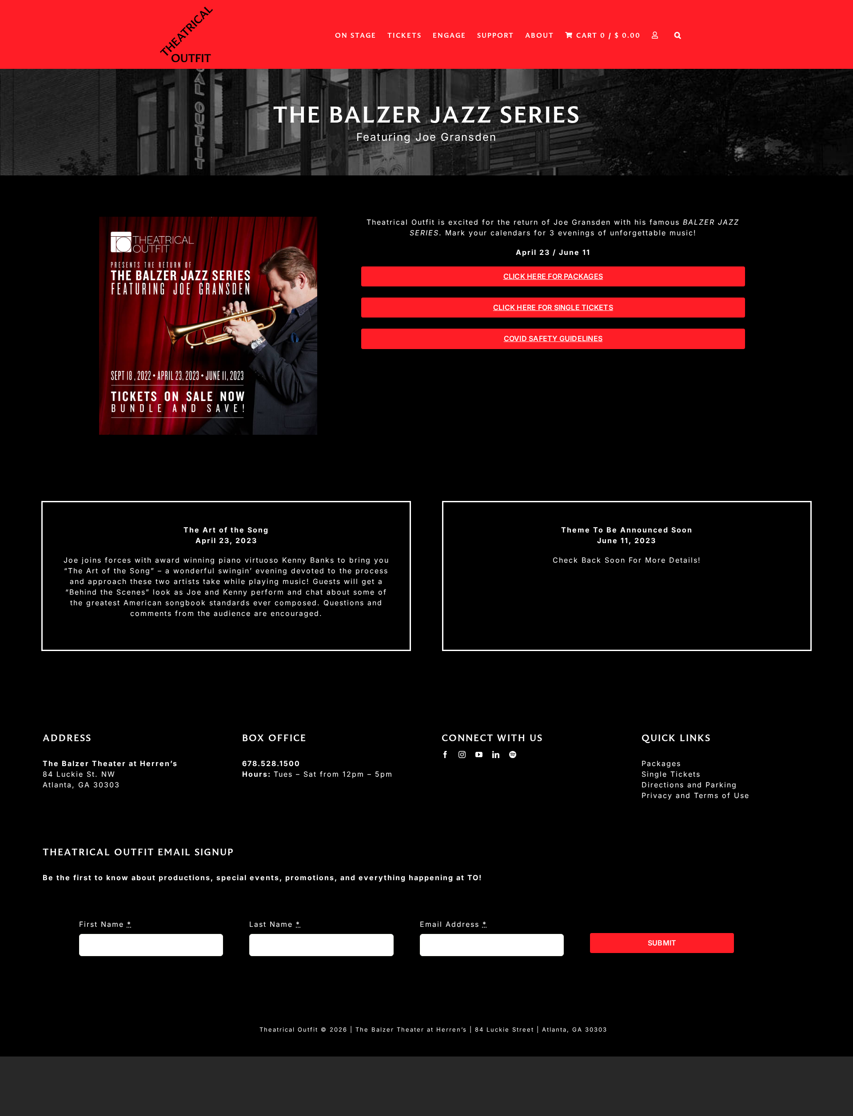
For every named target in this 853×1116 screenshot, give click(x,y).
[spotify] (513, 754)
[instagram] (462, 754)
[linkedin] (496, 754)
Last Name (274, 924)
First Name (105, 924)
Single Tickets (671, 774)
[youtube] (479, 754)
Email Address (453, 924)
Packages (661, 763)
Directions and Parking (689, 784)
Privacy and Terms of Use (695, 795)
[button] (678, 34)
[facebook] (446, 754)
